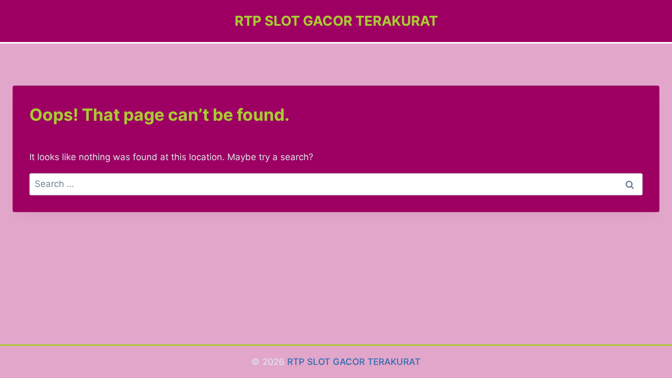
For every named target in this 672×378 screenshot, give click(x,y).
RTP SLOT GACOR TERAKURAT (354, 361)
